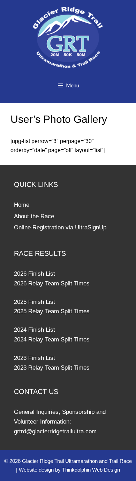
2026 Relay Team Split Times (52, 283)
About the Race (34, 216)
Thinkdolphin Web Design (91, 470)
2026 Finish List (34, 273)
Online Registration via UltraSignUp (60, 227)
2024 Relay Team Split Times (52, 339)
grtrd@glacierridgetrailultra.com (55, 431)
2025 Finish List (34, 302)
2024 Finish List (34, 329)
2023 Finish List (34, 358)
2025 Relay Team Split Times (52, 311)
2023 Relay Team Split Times (52, 367)
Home (21, 205)
